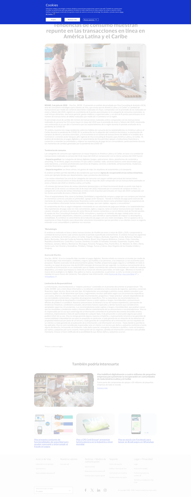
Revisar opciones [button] (89, 20)
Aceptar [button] (53, 20)
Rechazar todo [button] (72, 20)
